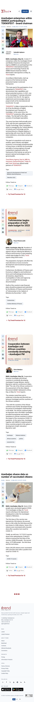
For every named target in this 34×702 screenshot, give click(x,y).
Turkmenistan (10, 300)
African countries (11, 438)
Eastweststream (18, 161)
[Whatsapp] (2, 682)
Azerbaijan (10, 435)
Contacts (3, 645)
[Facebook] (6, 682)
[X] (10, 682)
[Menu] (31, 11)
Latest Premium (5, 634)
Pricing (3, 657)
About (2, 640)
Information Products (6, 659)
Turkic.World (13, 163)
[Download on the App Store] (6, 689)
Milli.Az (27, 159)
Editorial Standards (6, 648)
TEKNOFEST (10, 67)
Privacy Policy (4, 668)
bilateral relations (20, 435)
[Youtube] (13, 682)
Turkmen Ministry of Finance (14, 303)
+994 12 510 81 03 (5, 621)
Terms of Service (5, 666)
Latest (3, 631)
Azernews (9, 161)
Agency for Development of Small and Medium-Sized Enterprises (17, 173)
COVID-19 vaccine (11, 559)
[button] (2, 30)
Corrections (4, 650)
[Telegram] (17, 682)
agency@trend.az (5, 623)
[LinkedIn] (20, 682)
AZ (17, 699)
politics (21, 438)
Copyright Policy (5, 671)
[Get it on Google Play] (17, 689)
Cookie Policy (4, 673)
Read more (16, 54)
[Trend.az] (6, 11)
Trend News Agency (12, 159)
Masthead (4, 643)
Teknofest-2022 (11, 177)
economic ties (10, 442)
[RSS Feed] (24, 682)
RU (20, 699)
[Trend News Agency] (6, 608)
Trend (8, 74)
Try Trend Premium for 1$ (16, 194)
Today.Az (28, 161)
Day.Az (22, 159)
